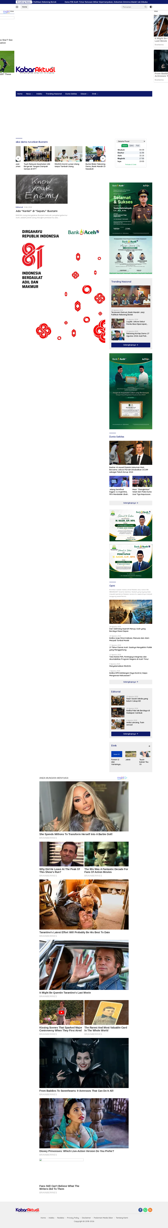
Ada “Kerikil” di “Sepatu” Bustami (36, 211)
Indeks (39, 94)
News (28, 94)
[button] (145, 7)
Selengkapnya (129, 345)
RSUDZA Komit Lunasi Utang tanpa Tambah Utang (59, 165)
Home (24, 7)
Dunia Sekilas (71, 94)
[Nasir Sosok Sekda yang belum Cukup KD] (117, 700)
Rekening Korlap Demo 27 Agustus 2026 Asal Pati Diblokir (137, 334)
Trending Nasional (54, 94)
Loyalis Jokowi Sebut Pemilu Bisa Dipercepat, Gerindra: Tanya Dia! (136, 322)
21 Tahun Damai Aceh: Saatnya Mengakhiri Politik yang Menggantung (130, 648)
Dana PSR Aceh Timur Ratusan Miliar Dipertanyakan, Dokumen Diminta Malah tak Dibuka (50, 2)
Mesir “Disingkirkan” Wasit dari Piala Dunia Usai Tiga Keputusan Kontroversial (142, 491)
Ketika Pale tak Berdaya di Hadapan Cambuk (138, 711)
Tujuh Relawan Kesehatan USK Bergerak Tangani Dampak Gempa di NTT (29, 166)
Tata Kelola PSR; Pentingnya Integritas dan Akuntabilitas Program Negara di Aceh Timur (129, 658)
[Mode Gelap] (151, 7)
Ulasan (83, 94)
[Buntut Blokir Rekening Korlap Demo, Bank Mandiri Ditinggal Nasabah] (91, 154)
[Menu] (17, 7)
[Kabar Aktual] (35, 70)
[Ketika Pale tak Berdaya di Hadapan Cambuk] (117, 712)
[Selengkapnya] (149, 746)
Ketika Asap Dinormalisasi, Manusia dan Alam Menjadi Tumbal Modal (129, 639)
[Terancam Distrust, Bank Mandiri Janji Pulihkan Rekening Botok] (130, 296)
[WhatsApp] (145, 1210)
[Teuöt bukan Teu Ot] (144, 754)
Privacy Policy (73, 1218)
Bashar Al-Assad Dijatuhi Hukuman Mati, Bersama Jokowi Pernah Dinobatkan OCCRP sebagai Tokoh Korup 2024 (128, 469)
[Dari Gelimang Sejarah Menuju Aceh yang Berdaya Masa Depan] (130, 612)
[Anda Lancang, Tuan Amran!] (117, 724)
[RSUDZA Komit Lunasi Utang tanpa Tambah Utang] (61, 154)
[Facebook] (140, 1210)
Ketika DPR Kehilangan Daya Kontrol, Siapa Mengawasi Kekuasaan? (128, 674)
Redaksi (60, 1218)
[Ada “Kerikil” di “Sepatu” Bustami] (42, 189)
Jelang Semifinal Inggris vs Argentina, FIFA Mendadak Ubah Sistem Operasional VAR (118, 491)
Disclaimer (86, 1218)
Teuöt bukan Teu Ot (143, 762)
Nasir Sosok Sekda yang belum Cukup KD (137, 699)
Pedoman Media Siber (103, 1218)
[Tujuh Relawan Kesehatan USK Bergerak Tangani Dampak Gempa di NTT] (30, 154)
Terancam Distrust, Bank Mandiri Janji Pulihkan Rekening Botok (127, 313)
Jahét (127, 759)
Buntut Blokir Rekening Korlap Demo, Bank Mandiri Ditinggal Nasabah (91, 166)
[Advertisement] (84, 31)
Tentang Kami (122, 1218)
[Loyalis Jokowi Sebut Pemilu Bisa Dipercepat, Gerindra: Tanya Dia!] (117, 323)
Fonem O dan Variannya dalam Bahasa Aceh (115, 762)
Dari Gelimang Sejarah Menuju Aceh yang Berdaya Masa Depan (127, 630)
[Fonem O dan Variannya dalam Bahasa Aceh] (116, 754)
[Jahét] (130, 754)
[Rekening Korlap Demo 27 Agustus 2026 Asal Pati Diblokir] (117, 335)
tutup (12, 11)
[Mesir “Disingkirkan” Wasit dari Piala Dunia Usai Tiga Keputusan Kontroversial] (142, 481)
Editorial (19, 207)
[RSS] (150, 1210)
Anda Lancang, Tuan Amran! (135, 723)
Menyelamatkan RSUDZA (120, 666)
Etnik (94, 94)
